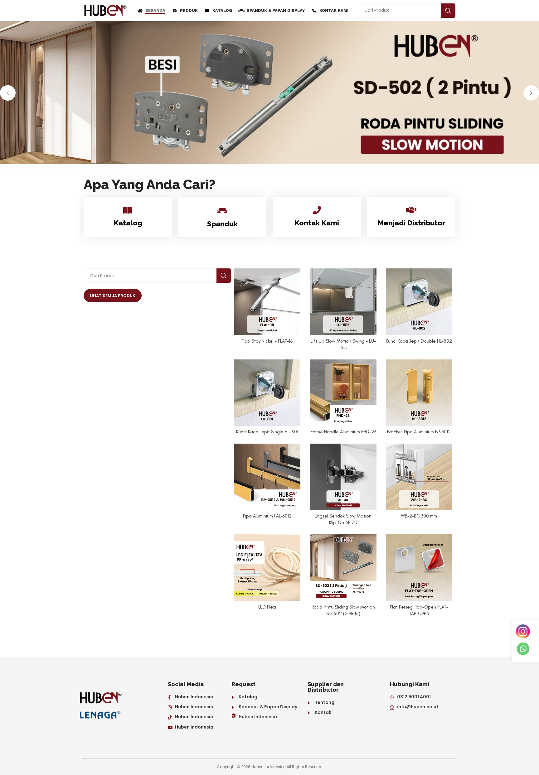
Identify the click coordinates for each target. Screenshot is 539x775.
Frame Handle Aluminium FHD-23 (343, 432)
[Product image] (267, 301)
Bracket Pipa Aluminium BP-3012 (419, 432)
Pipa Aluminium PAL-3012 (267, 516)
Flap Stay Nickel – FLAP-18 (267, 341)
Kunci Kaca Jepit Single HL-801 (267, 432)
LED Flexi (267, 607)
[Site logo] (106, 10)
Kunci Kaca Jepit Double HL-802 (419, 341)
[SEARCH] (448, 10)
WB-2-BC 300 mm (419, 516)
